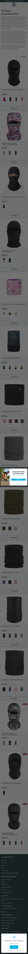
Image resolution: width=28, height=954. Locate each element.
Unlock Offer (18, 479)
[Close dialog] (26, 469)
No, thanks (18, 483)
